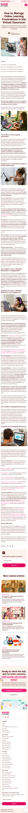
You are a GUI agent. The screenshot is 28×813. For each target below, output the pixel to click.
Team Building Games (7, 759)
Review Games (11, 349)
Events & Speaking (6, 747)
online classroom (16, 514)
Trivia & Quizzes (5, 755)
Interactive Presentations (8, 764)
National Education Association (9, 482)
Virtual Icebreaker (6, 757)
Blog (3, 790)
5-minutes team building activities (10, 788)
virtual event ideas (6, 774)
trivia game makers (6, 786)
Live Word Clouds (6, 760)
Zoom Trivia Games (6, 767)
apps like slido (5, 784)
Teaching (4, 740)
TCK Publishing (11, 489)
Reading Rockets (20, 488)
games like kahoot (6, 779)
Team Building (5, 738)
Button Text (25, 1)
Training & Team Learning (7, 736)
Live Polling (4, 753)
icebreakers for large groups (8, 775)
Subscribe (14, 565)
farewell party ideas (6, 782)
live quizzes (9, 515)
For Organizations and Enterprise (9, 726)
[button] (26, 5)
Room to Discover (5, 503)
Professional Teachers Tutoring (14, 502)
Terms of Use (11, 811)
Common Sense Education (7, 477)
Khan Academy (4, 473)
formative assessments (20, 515)
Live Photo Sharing (6, 766)
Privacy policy (4, 811)
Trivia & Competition (6, 743)
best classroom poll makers (8, 777)
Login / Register (5, 730)
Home (3, 723)
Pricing (3, 725)
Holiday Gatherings (6, 742)
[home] (4, 5)
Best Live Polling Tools (7, 772)
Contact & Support (6, 732)
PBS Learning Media (6, 468)
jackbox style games (7, 781)
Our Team (4, 728)
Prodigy (3, 489)
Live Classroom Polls (6, 762)
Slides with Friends (5, 215)
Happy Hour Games (6, 745)
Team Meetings (5, 749)
